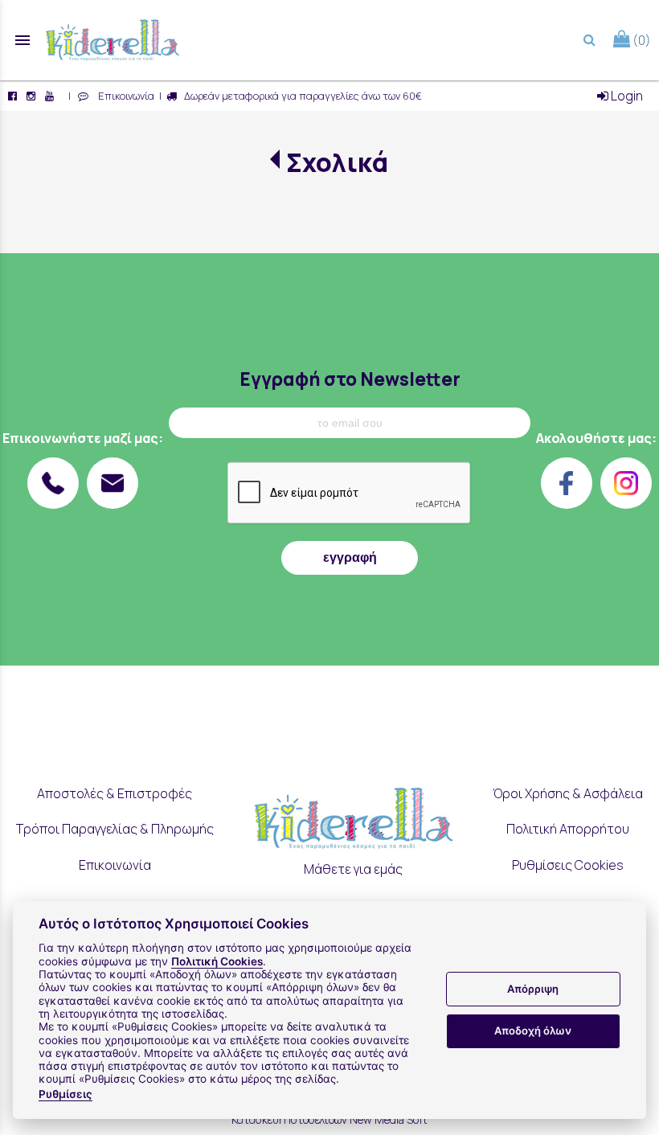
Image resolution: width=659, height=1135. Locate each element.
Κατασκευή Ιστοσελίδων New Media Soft (329, 1119)
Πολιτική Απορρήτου (567, 829)
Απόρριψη (533, 988)
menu (22, 40)
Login (625, 95)
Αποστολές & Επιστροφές (114, 793)
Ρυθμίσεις (65, 1094)
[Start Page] (112, 40)
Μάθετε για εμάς (353, 869)
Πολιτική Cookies (217, 961)
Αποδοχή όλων (532, 1030)
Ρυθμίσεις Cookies (568, 865)
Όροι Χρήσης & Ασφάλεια (568, 793)
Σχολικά (337, 162)
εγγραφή (350, 557)
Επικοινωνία (123, 95)
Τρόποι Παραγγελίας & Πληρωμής (115, 829)
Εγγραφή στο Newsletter (349, 379)
